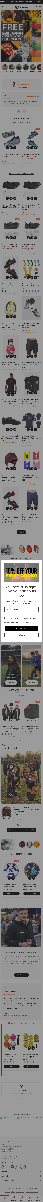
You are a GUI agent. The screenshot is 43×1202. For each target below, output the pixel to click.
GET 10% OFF (21, 628)
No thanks (21, 635)
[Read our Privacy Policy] (37, 621)
